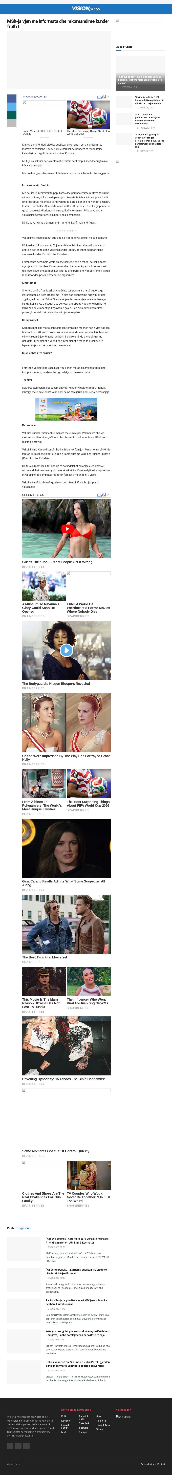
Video (99, 1429)
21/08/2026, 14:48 (56, 1309)
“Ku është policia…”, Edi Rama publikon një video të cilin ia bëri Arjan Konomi (149, 100)
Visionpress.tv (13, 1464)
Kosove (65, 1420)
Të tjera (101, 1420)
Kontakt (161, 1464)
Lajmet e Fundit (66, 1426)
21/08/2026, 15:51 (56, 1247)
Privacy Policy (147, 1464)
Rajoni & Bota (83, 1417)
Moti (64, 1432)
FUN (63, 1416)
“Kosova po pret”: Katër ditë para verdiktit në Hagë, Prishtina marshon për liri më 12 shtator (140, 79)
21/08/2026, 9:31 (55, 1339)
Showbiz (83, 1427)
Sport (99, 1416)
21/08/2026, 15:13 (56, 1278)
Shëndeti (84, 1423)
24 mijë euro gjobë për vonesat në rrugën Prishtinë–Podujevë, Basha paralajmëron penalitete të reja (149, 140)
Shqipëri (83, 1432)
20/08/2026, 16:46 (56, 1370)
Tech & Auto (103, 1425)
